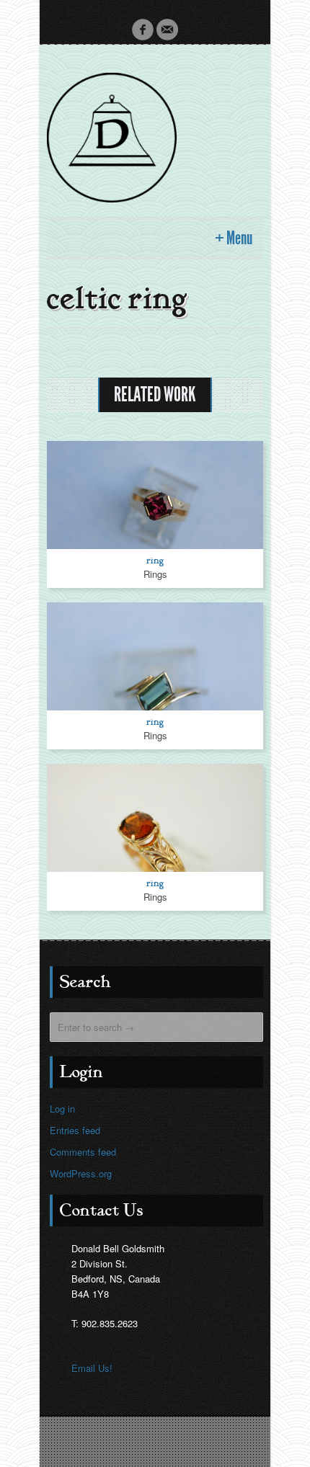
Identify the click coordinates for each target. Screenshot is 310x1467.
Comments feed (83, 1152)
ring (155, 560)
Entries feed (75, 1130)
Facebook (143, 29)
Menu (239, 238)
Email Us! (91, 1368)
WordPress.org (81, 1173)
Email (167, 29)
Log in (62, 1108)
